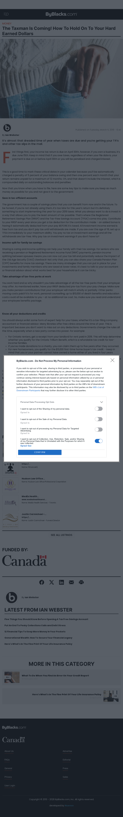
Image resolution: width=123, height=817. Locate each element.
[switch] (99, 409)
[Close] (113, 361)
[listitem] (61, 402)
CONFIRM (39, 452)
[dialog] (61, 408)
